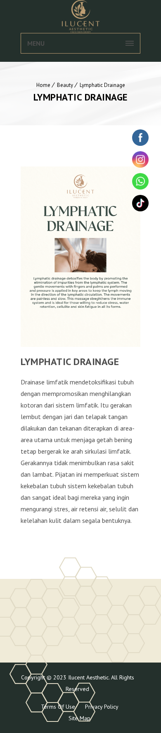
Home (43, 85)
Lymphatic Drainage (102, 85)
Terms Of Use (58, 706)
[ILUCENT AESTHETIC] (80, 16)
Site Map (79, 718)
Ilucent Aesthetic (87, 677)
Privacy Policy (101, 706)
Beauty (65, 85)
